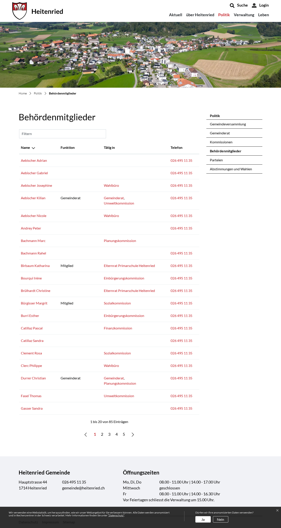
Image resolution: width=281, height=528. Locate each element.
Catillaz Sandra (32, 340)
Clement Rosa (31, 353)
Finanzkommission (118, 328)
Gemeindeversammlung (228, 124)
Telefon (176, 147)
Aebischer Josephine (36, 185)
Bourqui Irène (31, 278)
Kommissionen (221, 142)
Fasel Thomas (31, 396)
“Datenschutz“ (116, 515)
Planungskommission (120, 240)
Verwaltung (244, 14)
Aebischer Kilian (33, 198)
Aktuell (175, 14)
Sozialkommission (117, 303)
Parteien (216, 160)
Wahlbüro (111, 185)
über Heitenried (200, 14)
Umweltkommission (119, 203)
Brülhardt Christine (35, 290)
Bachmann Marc (33, 240)
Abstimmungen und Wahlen (231, 169)
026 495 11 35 (181, 160)
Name (25, 147)
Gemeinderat (220, 133)
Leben (263, 14)
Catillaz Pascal (32, 328)
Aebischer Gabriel (34, 173)
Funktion (68, 147)
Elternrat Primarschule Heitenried (129, 265)
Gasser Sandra (32, 408)
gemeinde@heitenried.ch (83, 487)
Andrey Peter (31, 228)
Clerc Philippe (31, 365)
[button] (239, 5)
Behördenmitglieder (225, 152)
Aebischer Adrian (34, 160)
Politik (224, 14)
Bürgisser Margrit (34, 303)
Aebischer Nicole (33, 215)
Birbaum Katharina (35, 265)
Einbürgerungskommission (124, 278)
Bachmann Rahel (33, 253)
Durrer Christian (33, 378)
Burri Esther (30, 315)
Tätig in (109, 147)
